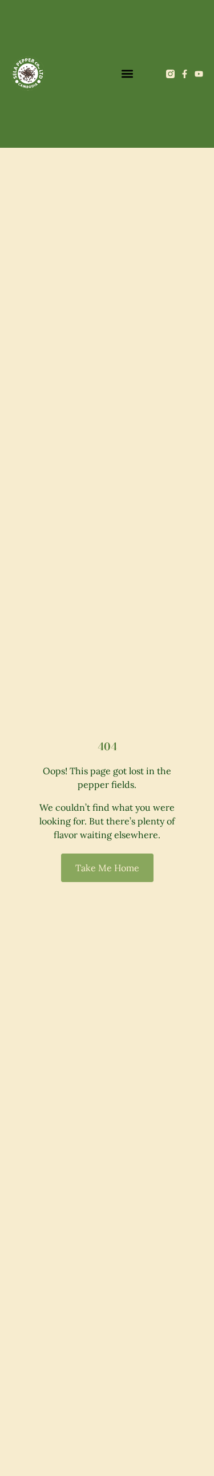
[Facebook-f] (184, 74)
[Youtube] (199, 74)
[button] (127, 73)
